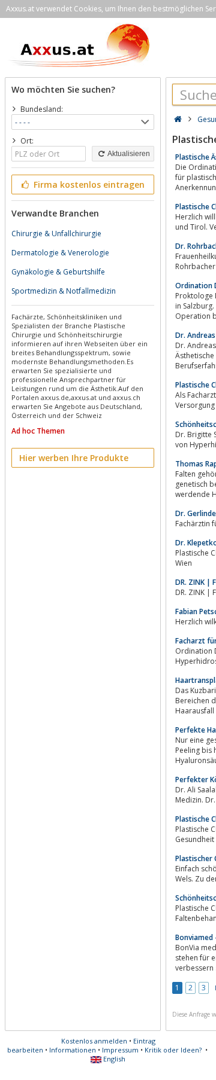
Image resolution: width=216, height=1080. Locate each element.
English (113, 1058)
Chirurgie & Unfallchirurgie (56, 233)
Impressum (120, 1049)
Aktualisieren (128, 154)
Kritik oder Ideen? (173, 1049)
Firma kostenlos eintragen (88, 184)
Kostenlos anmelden (94, 1040)
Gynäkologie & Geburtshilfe (58, 272)
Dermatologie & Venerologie (60, 253)
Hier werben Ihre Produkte (73, 457)
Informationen (72, 1049)
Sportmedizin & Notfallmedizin (63, 291)
